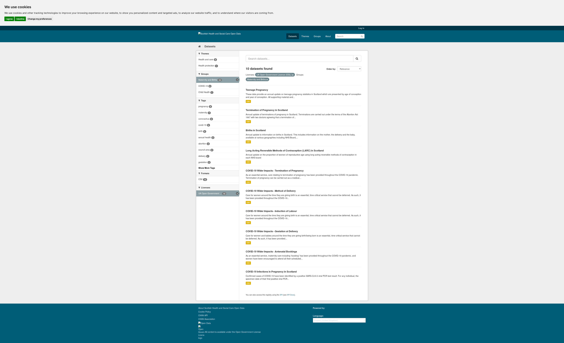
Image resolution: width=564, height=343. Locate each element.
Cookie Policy (204, 311)
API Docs (290, 294)
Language (318, 315)
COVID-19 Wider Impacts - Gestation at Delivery (272, 231)
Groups (317, 36)
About (328, 36)
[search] (357, 58)
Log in (361, 28)
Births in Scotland (256, 130)
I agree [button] (9, 19)
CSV (248, 101)
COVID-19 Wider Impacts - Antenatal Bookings (271, 251)
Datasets (292, 36)
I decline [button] (20, 19)
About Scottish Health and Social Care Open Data (221, 308)
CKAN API (203, 315)
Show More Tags (206, 167)
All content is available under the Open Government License (232, 331)
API (281, 294)
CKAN (318, 311)
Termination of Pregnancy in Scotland (267, 110)
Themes (305, 36)
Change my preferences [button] (40, 19)
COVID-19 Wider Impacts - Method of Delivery (271, 190)
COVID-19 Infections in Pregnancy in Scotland (271, 271)
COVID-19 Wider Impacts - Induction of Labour (271, 211)
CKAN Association (206, 318)
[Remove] (292, 75)
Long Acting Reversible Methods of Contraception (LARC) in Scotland (285, 150)
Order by (331, 68)
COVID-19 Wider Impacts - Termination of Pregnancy (275, 170)
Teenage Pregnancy (257, 89)
